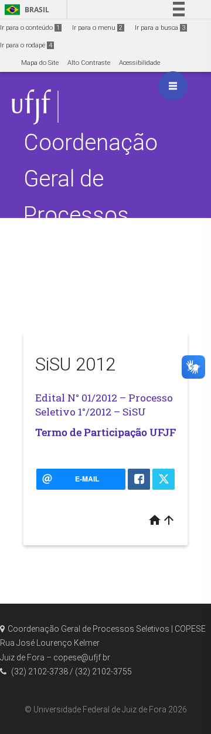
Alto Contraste (88, 63)
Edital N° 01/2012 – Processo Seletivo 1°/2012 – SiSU (104, 405)
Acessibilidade (139, 63)
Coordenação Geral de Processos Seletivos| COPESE (90, 214)
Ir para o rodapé (26, 45)
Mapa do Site (40, 63)
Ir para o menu (97, 28)
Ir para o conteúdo (30, 28)
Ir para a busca (160, 28)
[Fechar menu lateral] (173, 86)
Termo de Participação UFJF (105, 432)
